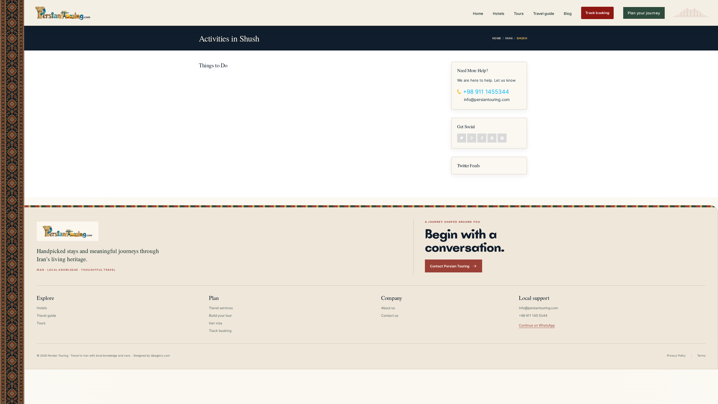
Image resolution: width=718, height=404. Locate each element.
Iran (508, 38)
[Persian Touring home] (63, 12)
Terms (701, 355)
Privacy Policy (676, 355)
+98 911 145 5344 (533, 315)
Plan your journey (644, 13)
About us (388, 308)
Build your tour (220, 315)
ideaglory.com (160, 355)
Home (478, 13)
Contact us (389, 315)
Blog (568, 13)
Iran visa (215, 323)
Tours (519, 13)
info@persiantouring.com (487, 99)
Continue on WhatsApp (537, 325)
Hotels (498, 13)
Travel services (221, 308)
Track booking (597, 13)
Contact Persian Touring (450, 266)
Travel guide (543, 13)
